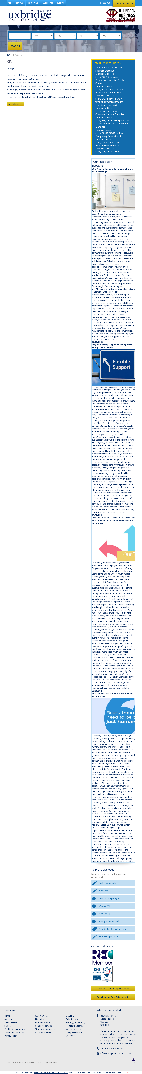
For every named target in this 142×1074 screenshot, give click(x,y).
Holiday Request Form (109, 936)
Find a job (39, 1019)
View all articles (15, 104)
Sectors (7, 1025)
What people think (43, 1032)
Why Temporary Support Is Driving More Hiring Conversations (112, 346)
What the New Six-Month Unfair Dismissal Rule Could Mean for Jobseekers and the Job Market (113, 520)
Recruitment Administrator (109, 92)
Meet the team (11, 1022)
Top (133, 1062)
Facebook (100, 3)
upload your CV (110, 1043)
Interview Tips (105, 913)
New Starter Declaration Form (112, 929)
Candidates (47, 3)
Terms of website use (14, 1032)
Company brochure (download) (74, 1034)
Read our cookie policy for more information (51, 1072)
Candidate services (43, 1025)
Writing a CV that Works (109, 921)
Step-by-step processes (46, 1029)
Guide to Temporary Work (111, 898)
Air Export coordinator (107, 145)
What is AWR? (105, 906)
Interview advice (42, 1022)
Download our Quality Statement (113, 988)
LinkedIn (104, 3)
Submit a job (72, 1019)
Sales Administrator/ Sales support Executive (109, 69)
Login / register (123, 3)
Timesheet (104, 890)
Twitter (108, 3)
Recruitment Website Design (47, 1062)
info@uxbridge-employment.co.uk (115, 1053)
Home (10, 3)
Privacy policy (10, 1035)
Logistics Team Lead (106, 104)
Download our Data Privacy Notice (113, 997)
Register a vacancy (74, 1025)
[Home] (30, 15)
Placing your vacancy (75, 1022)
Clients (60, 3)
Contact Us (32, 3)
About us (8, 1019)
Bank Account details (108, 883)
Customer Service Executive (109, 114)
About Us (19, 3)
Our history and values (14, 1029)
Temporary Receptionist (108, 136)
